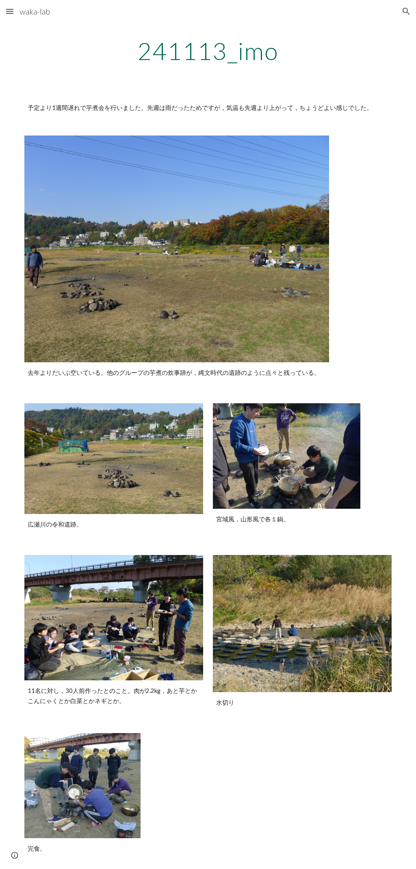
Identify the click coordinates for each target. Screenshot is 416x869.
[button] (10, 11)
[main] (208, 50)
